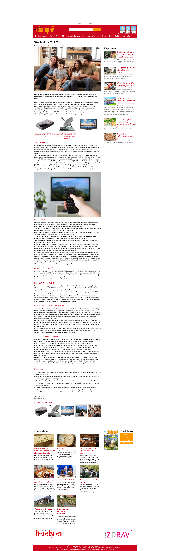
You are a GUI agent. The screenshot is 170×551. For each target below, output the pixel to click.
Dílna (63, 36)
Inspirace (70, 36)
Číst (126, 437)
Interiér (83, 36)
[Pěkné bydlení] (49, 534)
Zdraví (79, 23)
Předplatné (70, 542)
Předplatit (126, 434)
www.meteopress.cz (130, 33)
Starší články (125, 36)
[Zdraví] (118, 534)
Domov (91, 23)
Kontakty (103, 542)
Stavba (52, 36)
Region (58, 36)
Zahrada (77, 36)
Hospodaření (91, 36)
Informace (114, 542)
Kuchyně (100, 36)
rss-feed (63, 46)
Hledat (97, 30)
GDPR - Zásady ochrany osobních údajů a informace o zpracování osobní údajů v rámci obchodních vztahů (85, 549)
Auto (105, 36)
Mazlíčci (117, 36)
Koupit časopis (127, 440)
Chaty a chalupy (43, 36)
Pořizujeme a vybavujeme (54, 46)
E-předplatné (82, 542)
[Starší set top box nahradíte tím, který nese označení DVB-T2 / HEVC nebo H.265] (41, 410)
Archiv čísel (126, 443)
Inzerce (93, 542)
